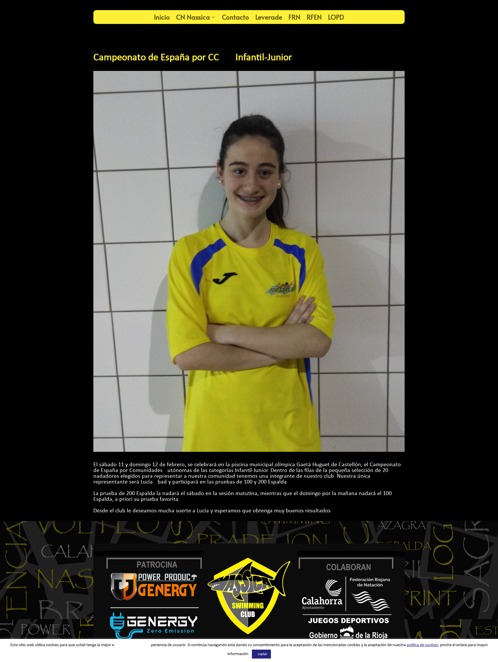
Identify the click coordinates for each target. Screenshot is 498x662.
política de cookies (422, 645)
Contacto (235, 16)
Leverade (268, 16)
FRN (294, 16)
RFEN (314, 16)
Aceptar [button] (261, 654)
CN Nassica (193, 16)
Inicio (162, 16)
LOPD (336, 16)
